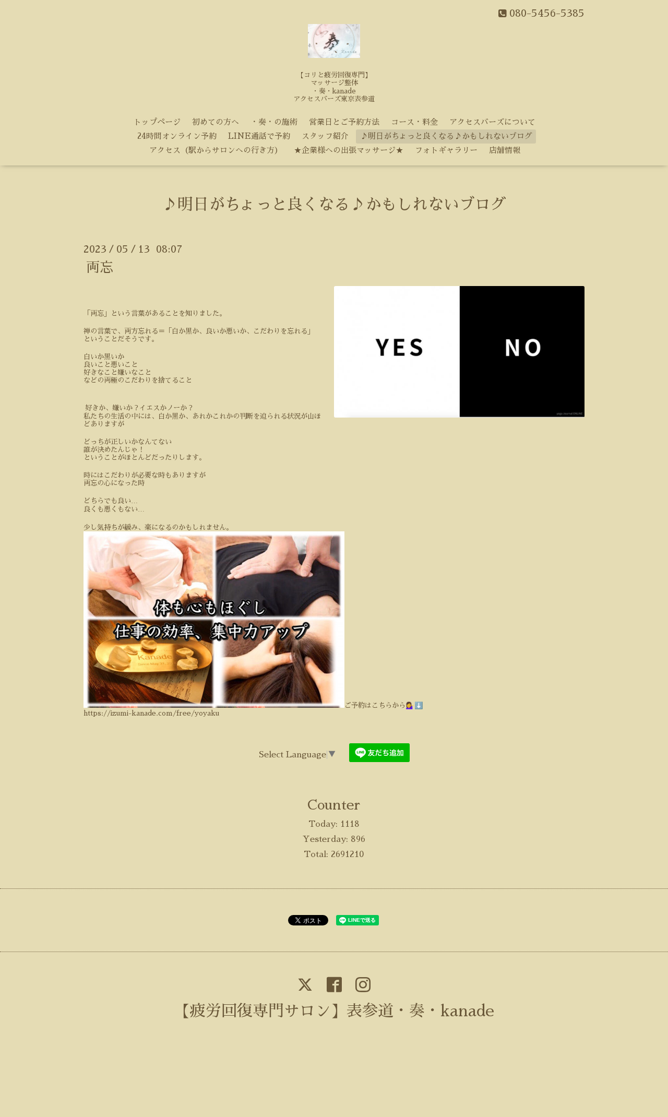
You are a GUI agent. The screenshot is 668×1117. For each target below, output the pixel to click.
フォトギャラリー (446, 150)
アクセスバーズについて (492, 122)
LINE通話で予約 (259, 136)
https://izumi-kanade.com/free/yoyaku (151, 713)
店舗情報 (504, 150)
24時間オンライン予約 (177, 136)
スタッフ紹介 (325, 136)
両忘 (99, 267)
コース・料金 (414, 122)
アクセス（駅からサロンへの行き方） (215, 150)
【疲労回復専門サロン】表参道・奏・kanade (334, 1011)
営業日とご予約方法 (344, 122)
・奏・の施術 (273, 122)
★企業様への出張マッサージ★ (348, 150)
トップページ (157, 122)
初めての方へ (215, 122)
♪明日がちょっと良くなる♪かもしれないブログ (446, 136)
